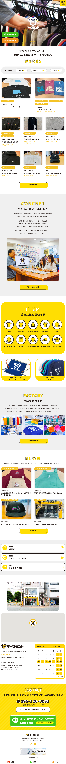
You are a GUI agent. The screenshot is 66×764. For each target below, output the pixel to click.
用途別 (21, 70)
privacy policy (33, 758)
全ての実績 (8, 70)
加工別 (55, 70)
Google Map (5, 654)
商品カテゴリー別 (38, 70)
